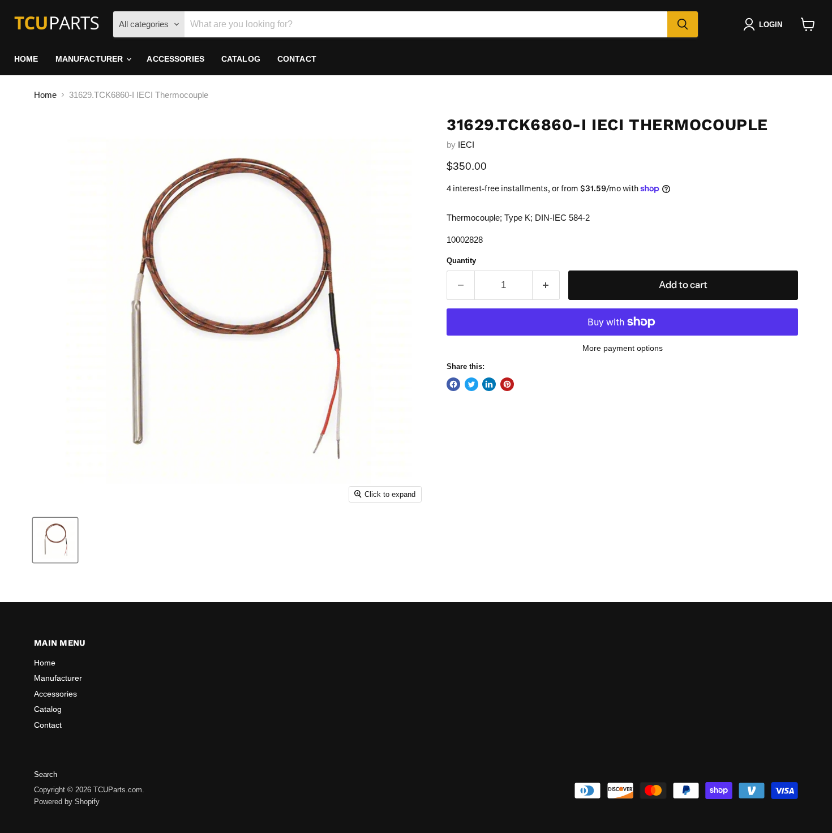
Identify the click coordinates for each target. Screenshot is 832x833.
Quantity (461, 260)
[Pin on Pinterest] (507, 384)
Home (26, 58)
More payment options (622, 348)
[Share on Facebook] (453, 384)
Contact (296, 58)
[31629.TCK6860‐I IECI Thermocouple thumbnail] (55, 540)
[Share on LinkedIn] (489, 384)
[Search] (682, 24)
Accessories (175, 58)
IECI (466, 144)
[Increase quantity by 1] (546, 284)
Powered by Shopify (67, 801)
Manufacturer (90, 58)
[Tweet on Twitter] (471, 384)
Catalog (240, 58)
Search (45, 774)
